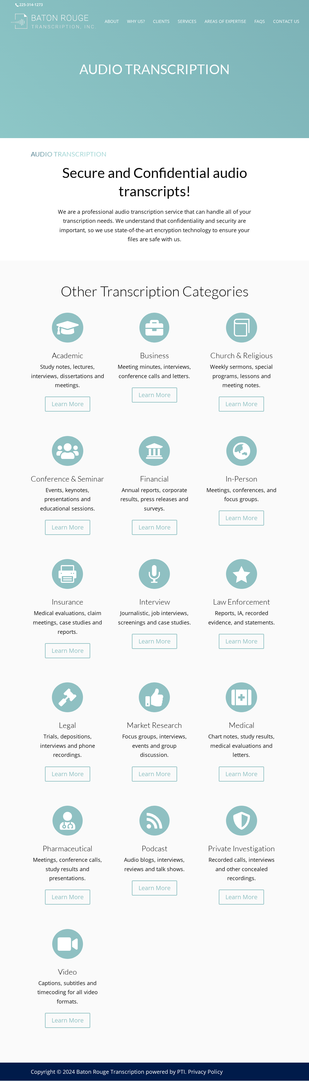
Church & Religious (241, 355)
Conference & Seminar (67, 478)
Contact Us (286, 21)
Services (187, 21)
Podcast (154, 848)
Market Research (154, 725)
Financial (154, 478)
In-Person (241, 478)
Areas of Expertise (225, 21)
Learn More (68, 404)
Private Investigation (241, 848)
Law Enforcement (241, 601)
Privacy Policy (205, 1071)
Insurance (67, 601)
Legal (67, 725)
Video (67, 971)
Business (154, 355)
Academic (67, 355)
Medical (241, 725)
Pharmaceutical (67, 848)
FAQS (259, 21)
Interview (154, 601)
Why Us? (136, 21)
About (112, 21)
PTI (181, 1071)
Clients (161, 21)
